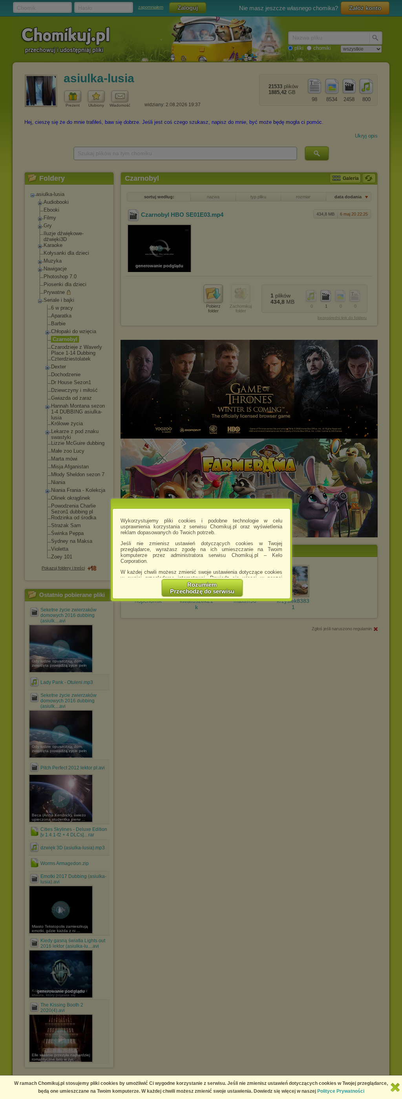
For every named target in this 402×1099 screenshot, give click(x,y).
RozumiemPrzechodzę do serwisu (202, 588)
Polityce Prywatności (340, 1091)
